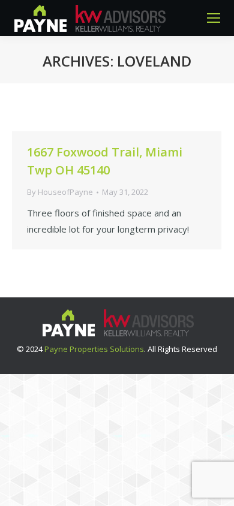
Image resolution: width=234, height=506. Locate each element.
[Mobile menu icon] (213, 18)
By (60, 191)
